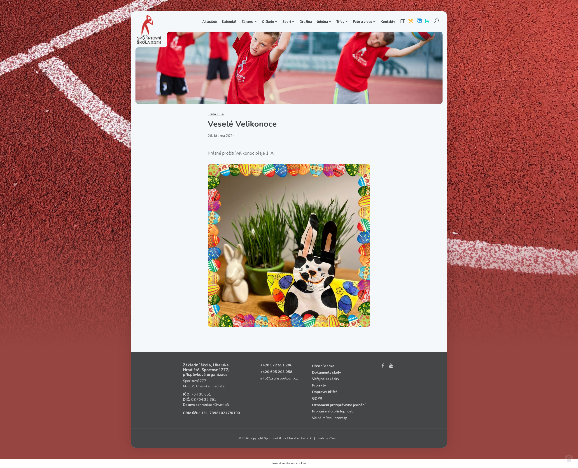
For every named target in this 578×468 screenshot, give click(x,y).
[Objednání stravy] (410, 21)
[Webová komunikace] (419, 21)
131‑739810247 (215, 412)
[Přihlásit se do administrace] (568, 458)
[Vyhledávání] (436, 21)
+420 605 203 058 (276, 371)
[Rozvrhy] (403, 21)
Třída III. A (216, 114)
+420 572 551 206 (276, 365)
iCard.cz (334, 438)
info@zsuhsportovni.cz (279, 378)
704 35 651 (201, 394)
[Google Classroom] (427, 21)
